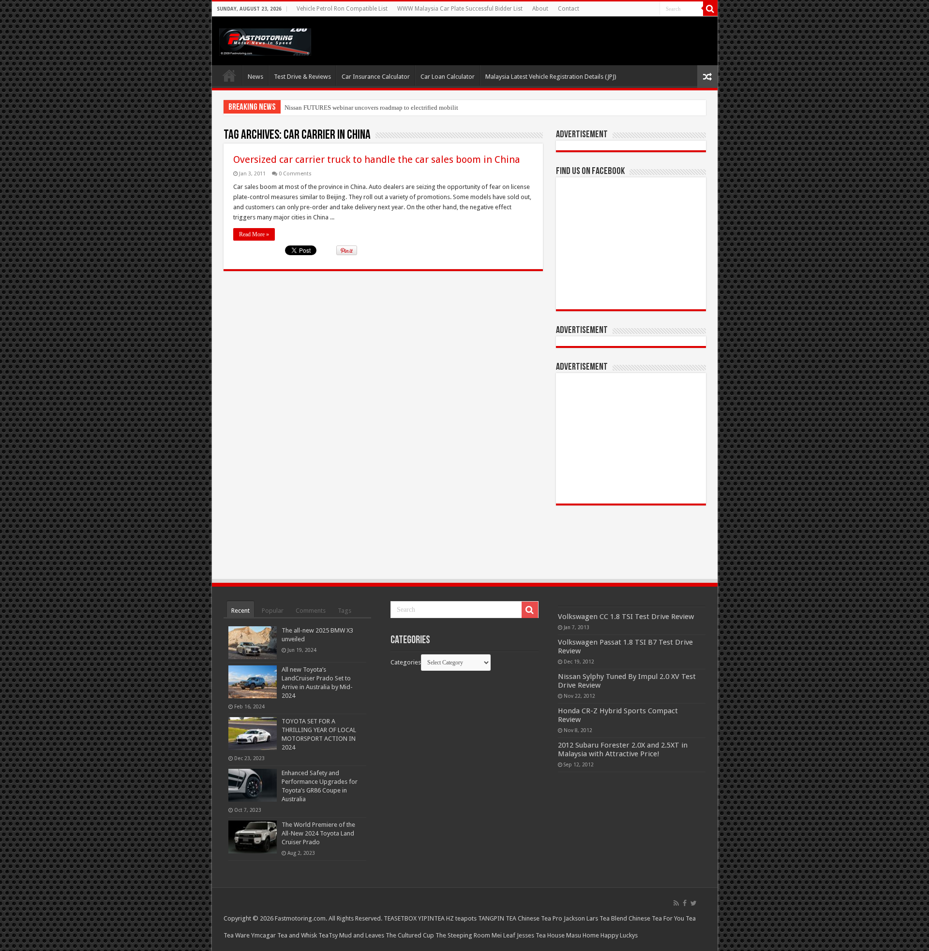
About (540, 8)
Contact (568, 8)
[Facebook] (685, 903)
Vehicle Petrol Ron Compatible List (342, 8)
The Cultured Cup (410, 935)
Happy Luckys (619, 935)
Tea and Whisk (297, 935)
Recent (240, 610)
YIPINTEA (431, 918)
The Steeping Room (462, 935)
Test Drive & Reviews (302, 76)
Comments (311, 610)
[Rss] (676, 903)
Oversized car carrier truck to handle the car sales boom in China (376, 159)
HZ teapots (461, 918)
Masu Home (582, 935)
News (255, 76)
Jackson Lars (581, 918)
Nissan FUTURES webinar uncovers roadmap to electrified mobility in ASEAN (387, 107)
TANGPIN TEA (497, 918)
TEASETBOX (400, 918)
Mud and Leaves (361, 935)
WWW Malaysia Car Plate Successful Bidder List (460, 8)
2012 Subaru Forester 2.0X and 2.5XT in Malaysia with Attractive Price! (623, 749)
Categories (405, 662)
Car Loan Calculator (447, 76)
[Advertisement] (631, 438)
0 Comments (295, 174)
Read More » (254, 234)
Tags (344, 610)
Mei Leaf (503, 935)
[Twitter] (693, 903)
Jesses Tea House (541, 935)
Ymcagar (263, 935)
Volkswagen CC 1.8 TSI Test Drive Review (626, 616)
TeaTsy (328, 935)
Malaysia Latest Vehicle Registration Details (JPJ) (550, 76)
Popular (273, 610)
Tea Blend (613, 918)
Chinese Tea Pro (540, 918)
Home (229, 75)
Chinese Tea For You (656, 918)
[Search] (710, 8)
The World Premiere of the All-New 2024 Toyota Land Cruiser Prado (318, 833)
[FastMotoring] (265, 40)
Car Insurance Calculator (376, 76)
